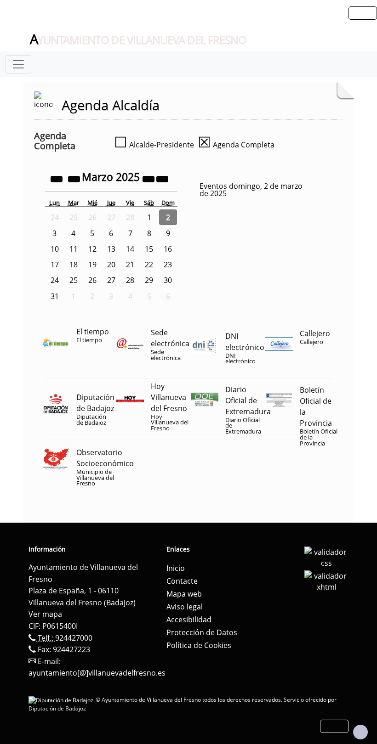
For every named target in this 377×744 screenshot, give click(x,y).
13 (111, 249)
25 (73, 280)
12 (92, 249)
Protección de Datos (201, 632)
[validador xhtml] (326, 580)
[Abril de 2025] (162, 178)
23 (168, 264)
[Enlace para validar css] (326, 557)
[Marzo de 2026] (149, 178)
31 (55, 296)
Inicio (175, 568)
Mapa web (184, 594)
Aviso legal (184, 607)
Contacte (182, 581)
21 (130, 264)
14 (130, 249)
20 (111, 264)
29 (149, 280)
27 (111, 280)
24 (55, 280)
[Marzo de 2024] (57, 178)
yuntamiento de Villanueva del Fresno (138, 39)
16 (168, 249)
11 (73, 249)
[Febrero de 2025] (75, 178)
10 (55, 249)
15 (149, 249)
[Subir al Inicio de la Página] (360, 732)
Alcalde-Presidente (154, 145)
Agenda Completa (236, 145)
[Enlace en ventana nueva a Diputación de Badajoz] (62, 700)
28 (130, 280)
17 (55, 264)
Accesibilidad (188, 619)
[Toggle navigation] (18, 64)
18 (73, 264)
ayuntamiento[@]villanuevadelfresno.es (97, 673)
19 (92, 264)
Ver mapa (45, 614)
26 (92, 280)
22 (149, 264)
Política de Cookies (198, 645)
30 (168, 280)
